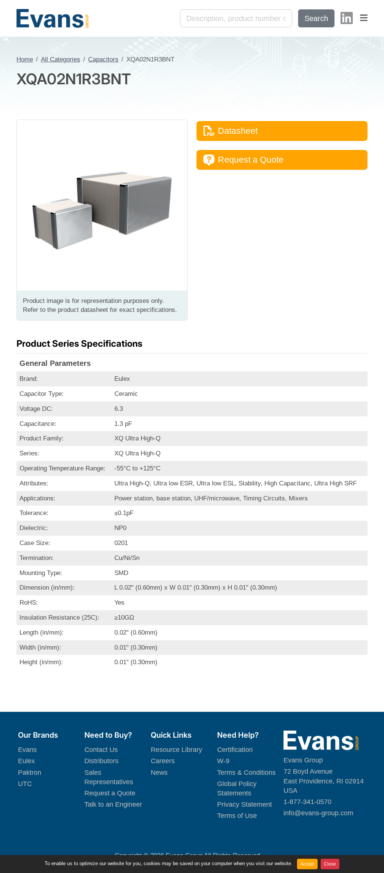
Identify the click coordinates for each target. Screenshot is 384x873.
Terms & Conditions (246, 772)
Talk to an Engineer (113, 804)
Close (330, 864)
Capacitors (103, 59)
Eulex (26, 761)
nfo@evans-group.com (319, 813)
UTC (25, 784)
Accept (307, 864)
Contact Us (101, 749)
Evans (27, 749)
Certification (235, 749)
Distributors (101, 761)
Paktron (29, 772)
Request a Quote (251, 160)
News (159, 772)
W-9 (223, 761)
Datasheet (238, 131)
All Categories (60, 59)
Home (24, 59)
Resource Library (176, 749)
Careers (163, 761)
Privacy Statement (244, 804)
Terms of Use (237, 815)
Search (316, 18)
